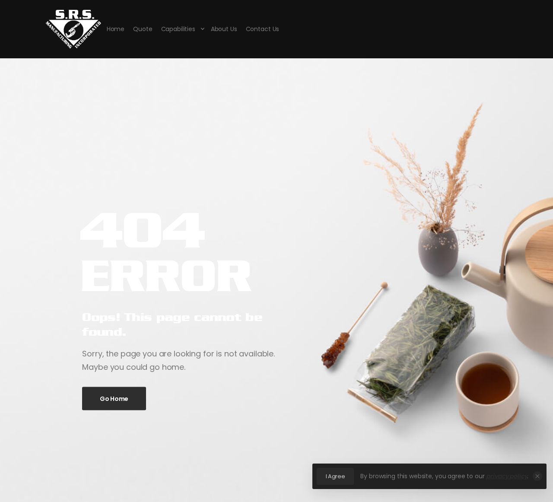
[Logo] (73, 29)
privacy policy (506, 476)
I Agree (335, 476)
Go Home (114, 398)
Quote (142, 29)
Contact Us (263, 29)
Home (115, 29)
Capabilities (178, 29)
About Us (224, 29)
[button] (537, 476)
